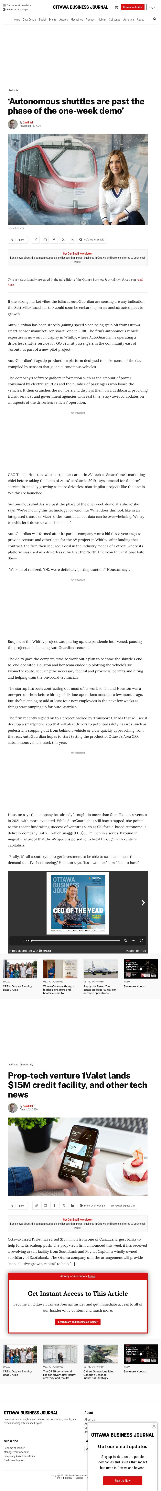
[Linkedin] (72, 240)
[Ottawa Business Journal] (80, 7)
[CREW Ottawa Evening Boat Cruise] (20, 969)
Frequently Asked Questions (19, 1456)
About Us (89, 1419)
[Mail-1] (87, 1449)
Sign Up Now (123, 1481)
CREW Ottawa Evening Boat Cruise (17, 988)
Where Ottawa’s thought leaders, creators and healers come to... (58, 990)
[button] (154, 19)
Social (6, 981)
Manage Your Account (16, 1452)
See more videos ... (135, 986)
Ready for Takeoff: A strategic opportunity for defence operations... (99, 990)
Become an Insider (14, 1448)
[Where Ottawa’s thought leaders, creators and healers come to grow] (60, 969)
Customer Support (14, 1460)
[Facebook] (54, 240)
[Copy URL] (36, 240)
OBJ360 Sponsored (53, 981)
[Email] (45, 240)
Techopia (13, 90)
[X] (63, 240)
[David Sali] (14, 124)
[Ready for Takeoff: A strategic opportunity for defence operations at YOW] (100, 969)
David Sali (28, 122)
